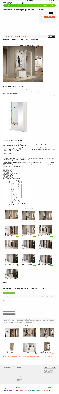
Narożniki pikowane (20, 373)
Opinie (45, 375)
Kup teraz (49, 16)
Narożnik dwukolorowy (20, 378)
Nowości (45, 5)
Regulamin (4, 372)
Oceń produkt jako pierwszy (9, 292)
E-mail (4, 310)
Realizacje (48, 3)
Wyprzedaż (51, 5)
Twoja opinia (4, 304)
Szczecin (23, 356)
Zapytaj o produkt (52, 36)
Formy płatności (5, 374)
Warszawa (4, 356)
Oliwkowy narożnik (19, 379)
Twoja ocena (4, 301)
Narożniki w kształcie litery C (21, 375)
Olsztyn (46, 356)
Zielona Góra (37, 356)
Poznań (10, 356)
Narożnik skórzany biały (20, 376)
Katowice (52, 356)
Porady (4, 373)
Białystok (31, 356)
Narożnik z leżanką (19, 374)
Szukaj (22, 3)
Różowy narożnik (19, 377)
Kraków (7, 356)
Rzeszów (28, 356)
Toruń (43, 356)
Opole (41, 356)
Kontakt (4, 371)
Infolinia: (52, 0)
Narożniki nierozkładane (20, 371)
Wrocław (13, 356)
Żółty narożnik (19, 380)
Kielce (34, 356)
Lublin (20, 356)
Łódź (25, 356)
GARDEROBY (37, 45)
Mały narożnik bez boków (20, 372)
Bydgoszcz (16, 356)
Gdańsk (49, 356)
